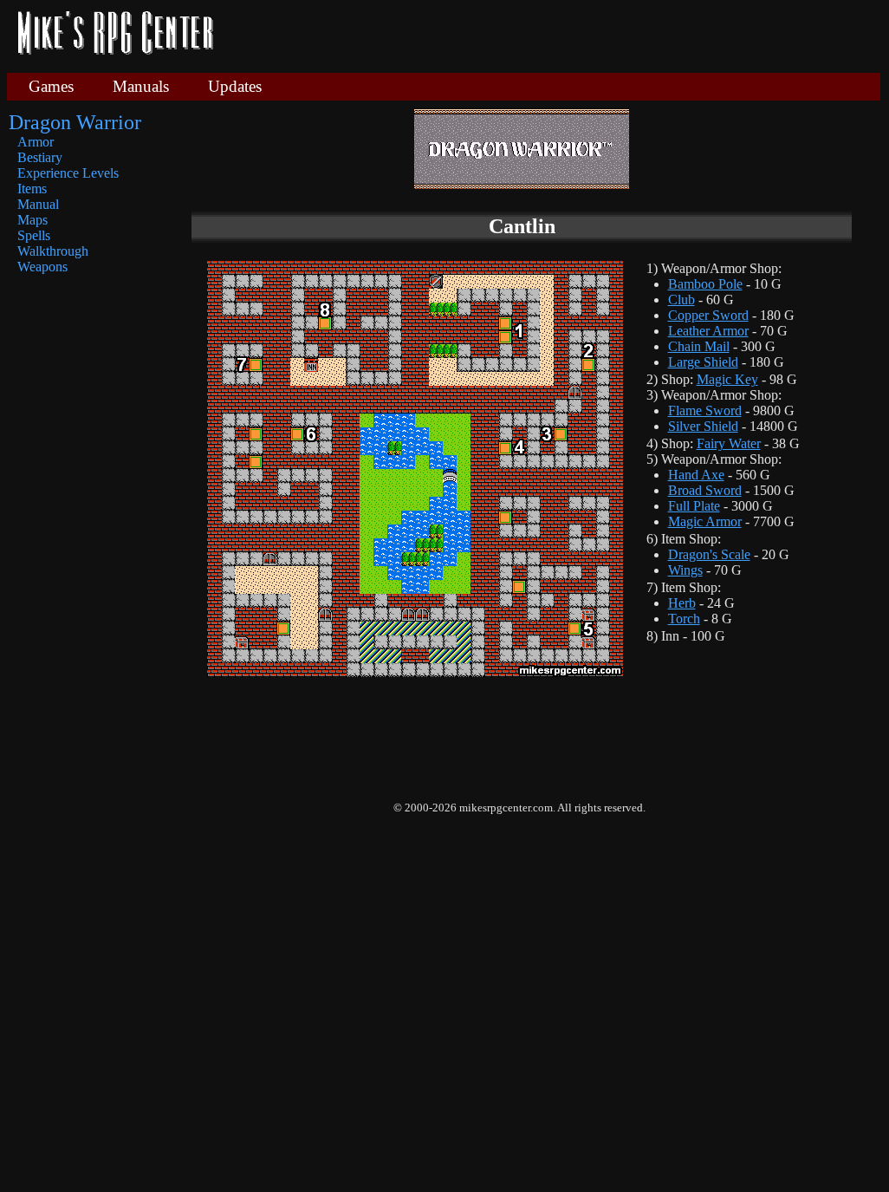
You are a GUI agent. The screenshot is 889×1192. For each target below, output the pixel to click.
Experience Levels (68, 173)
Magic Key (727, 379)
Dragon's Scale (709, 554)
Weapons (42, 266)
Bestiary (39, 157)
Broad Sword (705, 490)
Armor (35, 141)
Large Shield (703, 362)
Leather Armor (708, 330)
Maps (32, 219)
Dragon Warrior (75, 122)
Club (681, 299)
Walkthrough (52, 251)
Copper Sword (708, 315)
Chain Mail (699, 346)
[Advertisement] (553, 35)
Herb (682, 603)
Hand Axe (696, 474)
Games (51, 86)
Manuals (141, 86)
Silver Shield (703, 426)
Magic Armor (705, 521)
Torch (684, 618)
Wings (685, 570)
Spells (33, 235)
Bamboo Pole (705, 284)
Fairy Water (729, 443)
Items (32, 188)
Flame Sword (705, 410)
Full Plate (694, 505)
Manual (38, 204)
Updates (235, 86)
